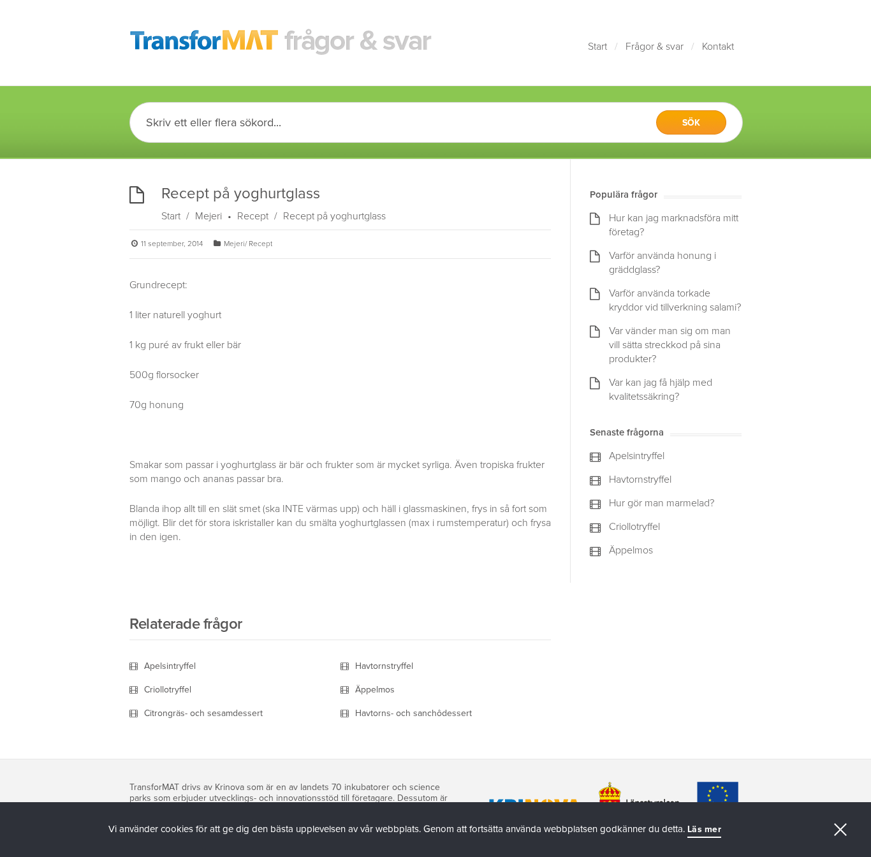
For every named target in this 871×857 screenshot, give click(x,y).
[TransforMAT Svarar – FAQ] (281, 42)
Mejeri (208, 216)
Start (597, 46)
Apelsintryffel (170, 666)
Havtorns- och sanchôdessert (413, 713)
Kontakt (718, 46)
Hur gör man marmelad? (661, 503)
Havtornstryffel (384, 666)
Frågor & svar (655, 46)
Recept (252, 216)
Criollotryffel (167, 689)
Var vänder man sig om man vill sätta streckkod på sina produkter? (670, 345)
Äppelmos (375, 689)
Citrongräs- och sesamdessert (203, 713)
